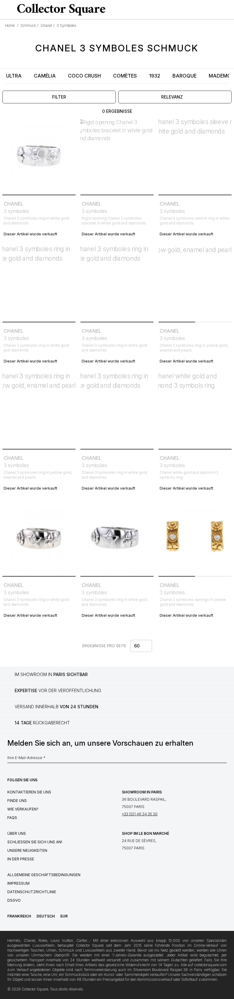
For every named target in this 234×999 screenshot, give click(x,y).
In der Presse (20, 859)
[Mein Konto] (227, 10)
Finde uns (17, 800)
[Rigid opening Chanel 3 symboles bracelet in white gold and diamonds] (117, 155)
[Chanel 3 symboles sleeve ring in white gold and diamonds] (195, 155)
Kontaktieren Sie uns (29, 792)
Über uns (16, 833)
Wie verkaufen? (22, 809)
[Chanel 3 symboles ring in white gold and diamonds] (39, 155)
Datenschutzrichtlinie (31, 892)
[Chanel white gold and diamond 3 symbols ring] (195, 409)
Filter (59, 96)
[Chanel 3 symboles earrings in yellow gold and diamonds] (195, 537)
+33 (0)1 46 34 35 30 (140, 814)
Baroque (184, 76)
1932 (154, 76)
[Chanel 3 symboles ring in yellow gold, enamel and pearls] (195, 282)
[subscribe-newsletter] (224, 759)
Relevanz (172, 96)
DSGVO (14, 900)
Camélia (45, 76)
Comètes (125, 76)
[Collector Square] (59, 9)
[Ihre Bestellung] (217, 10)
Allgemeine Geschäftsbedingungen (43, 874)
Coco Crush (84, 76)
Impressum (18, 883)
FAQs (12, 817)
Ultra (14, 76)
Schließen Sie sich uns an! (34, 842)
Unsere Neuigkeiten (27, 850)
